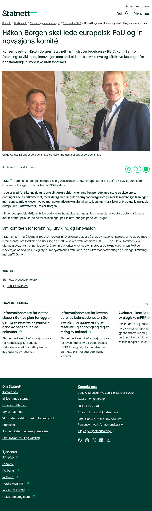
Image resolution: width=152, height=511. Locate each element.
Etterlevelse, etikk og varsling (21, 438)
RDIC (5, 181)
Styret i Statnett (12, 412)
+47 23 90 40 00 (17, 286)
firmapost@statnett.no (103, 412)
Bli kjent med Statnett (16, 399)
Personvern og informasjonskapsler (101, 425)
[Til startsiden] (19, 13)
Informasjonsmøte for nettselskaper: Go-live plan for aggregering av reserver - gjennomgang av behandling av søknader (26, 322)
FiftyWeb (10, 458)
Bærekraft (8, 425)
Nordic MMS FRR (16, 484)
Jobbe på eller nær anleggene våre (25, 431)
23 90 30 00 (97, 399)
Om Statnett (20, 23)
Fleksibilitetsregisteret (19, 497)
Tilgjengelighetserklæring (97, 431)
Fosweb (10, 464)
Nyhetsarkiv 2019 (72, 23)
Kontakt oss (143, 6)
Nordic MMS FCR (16, 490)
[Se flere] (146, 304)
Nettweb (10, 477)
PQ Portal (10, 471)
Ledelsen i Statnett (14, 405)
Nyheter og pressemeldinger (45, 23)
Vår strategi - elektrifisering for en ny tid (28, 418)
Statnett (6, 23)
